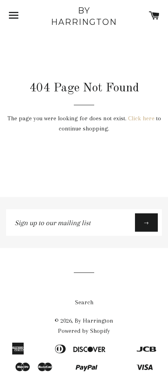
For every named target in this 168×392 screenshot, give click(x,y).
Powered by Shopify (84, 330)
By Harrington (84, 16)
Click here (141, 118)
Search (84, 302)
